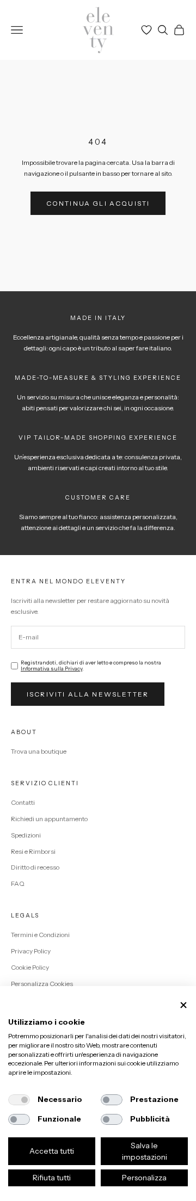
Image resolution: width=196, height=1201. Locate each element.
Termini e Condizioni (40, 935)
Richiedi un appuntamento (49, 819)
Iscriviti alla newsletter (88, 694)
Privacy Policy (31, 951)
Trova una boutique (38, 751)
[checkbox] (19, 1099)
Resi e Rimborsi (33, 851)
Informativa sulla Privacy (51, 668)
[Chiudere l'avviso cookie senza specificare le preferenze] (183, 1004)
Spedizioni (26, 835)
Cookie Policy (30, 967)
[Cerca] (163, 30)
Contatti (23, 802)
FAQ (17, 883)
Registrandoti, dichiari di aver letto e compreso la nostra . (91, 666)
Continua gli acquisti (98, 203)
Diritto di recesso (35, 867)
